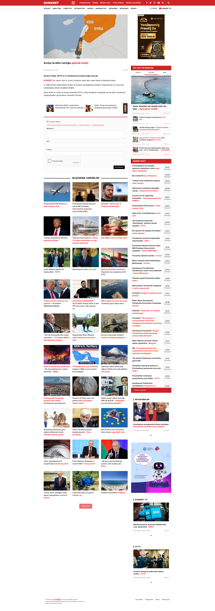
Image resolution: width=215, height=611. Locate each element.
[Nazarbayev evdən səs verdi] (85, 257)
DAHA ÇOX (86, 506)
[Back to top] (209, 605)
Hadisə (90, 8)
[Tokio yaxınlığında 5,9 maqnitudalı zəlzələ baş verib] (57, 449)
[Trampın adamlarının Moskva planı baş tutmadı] (57, 226)
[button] (166, 411)
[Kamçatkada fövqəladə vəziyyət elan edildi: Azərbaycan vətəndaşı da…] (57, 386)
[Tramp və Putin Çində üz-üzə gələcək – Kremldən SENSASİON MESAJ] (57, 289)
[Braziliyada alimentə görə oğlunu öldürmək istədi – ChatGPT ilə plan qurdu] (57, 417)
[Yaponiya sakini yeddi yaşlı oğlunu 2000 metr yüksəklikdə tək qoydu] (114, 354)
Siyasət (47, 8)
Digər (133, 8)
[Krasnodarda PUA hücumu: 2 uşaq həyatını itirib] (57, 192)
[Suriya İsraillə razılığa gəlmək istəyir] (86, 36)
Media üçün (105, 3)
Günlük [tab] (137, 72)
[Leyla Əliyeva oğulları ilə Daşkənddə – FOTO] (57, 257)
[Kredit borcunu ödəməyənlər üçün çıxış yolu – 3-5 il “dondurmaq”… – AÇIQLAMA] (135, 149)
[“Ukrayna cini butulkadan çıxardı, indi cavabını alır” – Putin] (114, 449)
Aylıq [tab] (164, 72)
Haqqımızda (85, 3)
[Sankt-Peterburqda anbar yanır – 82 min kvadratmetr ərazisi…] (57, 354)
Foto (155, 8)
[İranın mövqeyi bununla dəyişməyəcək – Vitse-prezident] (85, 417)
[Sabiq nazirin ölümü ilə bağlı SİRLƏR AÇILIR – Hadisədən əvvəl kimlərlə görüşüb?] (114, 386)
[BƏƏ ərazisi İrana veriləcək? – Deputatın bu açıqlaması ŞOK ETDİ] (114, 257)
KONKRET (58, 599)
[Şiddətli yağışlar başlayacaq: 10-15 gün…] (135, 119)
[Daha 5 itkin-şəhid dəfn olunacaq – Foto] (151, 559)
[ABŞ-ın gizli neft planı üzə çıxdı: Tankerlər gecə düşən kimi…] (114, 289)
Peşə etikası (118, 3)
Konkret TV (166, 8)
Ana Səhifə (139, 599)
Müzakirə (50, 128)
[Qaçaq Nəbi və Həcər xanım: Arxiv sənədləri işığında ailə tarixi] (135, 139)
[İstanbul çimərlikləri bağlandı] (114, 480)
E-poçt (49, 149)
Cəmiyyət (67, 8)
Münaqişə (124, 8)
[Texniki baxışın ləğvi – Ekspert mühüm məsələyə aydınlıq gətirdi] (135, 129)
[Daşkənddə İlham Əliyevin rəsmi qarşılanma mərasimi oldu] (85, 323)
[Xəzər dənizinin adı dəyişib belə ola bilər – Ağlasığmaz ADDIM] (151, 89)
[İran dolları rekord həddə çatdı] (114, 226)
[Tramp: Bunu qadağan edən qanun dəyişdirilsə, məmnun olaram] (57, 480)
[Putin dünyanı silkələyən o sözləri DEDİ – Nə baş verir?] (85, 449)
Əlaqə (95, 3)
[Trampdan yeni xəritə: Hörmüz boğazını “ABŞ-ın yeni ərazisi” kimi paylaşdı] (85, 354)
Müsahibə (113, 8)
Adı (48, 141)
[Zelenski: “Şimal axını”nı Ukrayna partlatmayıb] (114, 192)
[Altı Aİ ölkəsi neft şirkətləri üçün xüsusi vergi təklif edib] (114, 417)
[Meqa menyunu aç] (73, 3)
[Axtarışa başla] (168, 3)
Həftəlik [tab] (151, 72)
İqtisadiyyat (79, 8)
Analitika (57, 8)
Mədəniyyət (101, 8)
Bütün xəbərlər (140, 390)
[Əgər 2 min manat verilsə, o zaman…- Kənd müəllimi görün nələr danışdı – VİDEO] (151, 411)
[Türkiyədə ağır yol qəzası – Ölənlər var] (85, 480)
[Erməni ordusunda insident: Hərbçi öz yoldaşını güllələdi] (114, 323)
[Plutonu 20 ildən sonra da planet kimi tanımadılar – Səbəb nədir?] (85, 386)
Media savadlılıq (133, 3)
